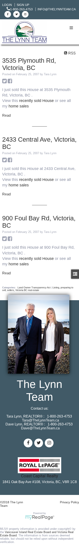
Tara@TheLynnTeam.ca (40, 420)
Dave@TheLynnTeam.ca (40, 428)
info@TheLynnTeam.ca (57, 9)
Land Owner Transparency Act (34, 287)
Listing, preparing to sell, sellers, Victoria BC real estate (37, 288)
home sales (19, 106)
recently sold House (36, 100)
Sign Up (23, 5)
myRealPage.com (39, 517)
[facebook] (7, 14)
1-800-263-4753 (21, 9)
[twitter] (16, 14)
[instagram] (25, 14)
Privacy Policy (69, 502)
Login (7, 5)
